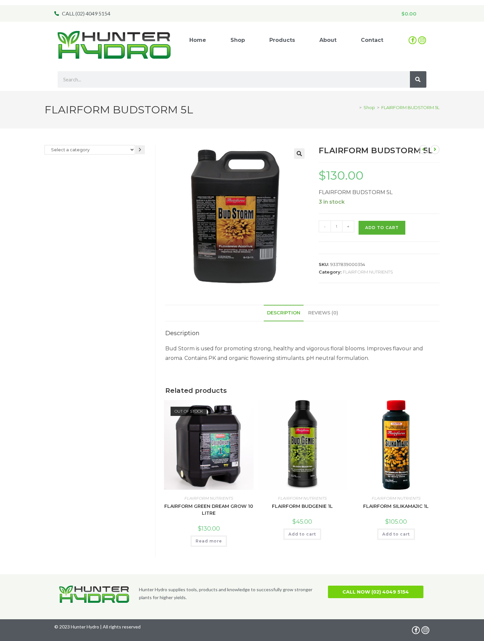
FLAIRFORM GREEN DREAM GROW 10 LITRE (208, 509)
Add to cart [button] (302, 534)
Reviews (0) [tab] (323, 313)
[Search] (418, 79)
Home (197, 40)
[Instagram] (422, 40)
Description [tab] (283, 313)
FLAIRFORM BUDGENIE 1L (302, 506)
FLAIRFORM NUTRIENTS (368, 272)
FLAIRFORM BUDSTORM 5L (410, 107)
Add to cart (382, 227)
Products (282, 40)
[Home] (355, 107)
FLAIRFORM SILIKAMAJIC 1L (396, 506)
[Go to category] (140, 150)
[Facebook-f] (413, 40)
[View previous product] (423, 149)
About (327, 40)
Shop (237, 40)
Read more (209, 541)
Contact (372, 40)
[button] (299, 153)
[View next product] (435, 149)
